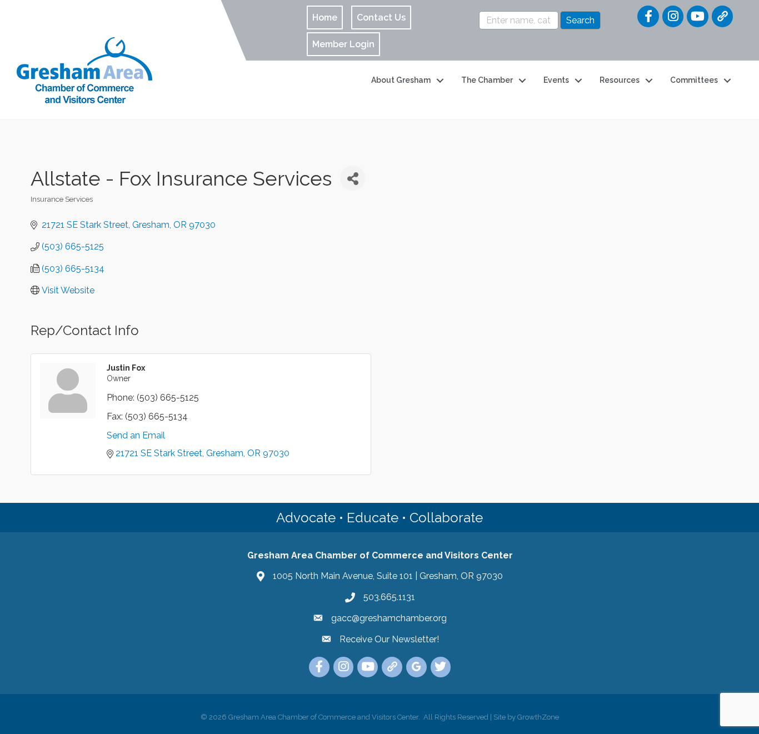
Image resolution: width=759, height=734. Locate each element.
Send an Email (136, 435)
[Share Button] (352, 178)
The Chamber (487, 80)
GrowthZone (538, 717)
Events (556, 80)
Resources (620, 80)
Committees (694, 80)
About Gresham (401, 80)
